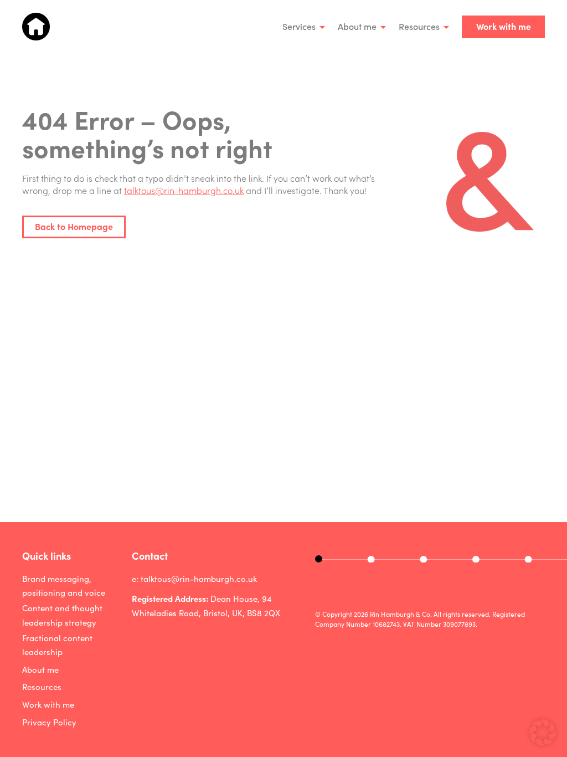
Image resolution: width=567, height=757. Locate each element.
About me (357, 26)
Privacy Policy (49, 722)
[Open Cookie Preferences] (542, 742)
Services (299, 26)
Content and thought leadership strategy (62, 615)
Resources (419, 26)
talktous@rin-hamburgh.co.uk (184, 190)
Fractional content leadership (57, 645)
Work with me (503, 26)
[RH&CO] (36, 26)
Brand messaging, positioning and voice (63, 586)
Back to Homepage (74, 226)
